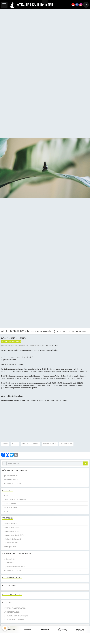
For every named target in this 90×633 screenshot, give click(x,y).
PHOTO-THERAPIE (10, 507)
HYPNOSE (7, 511)
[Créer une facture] (80, 629)
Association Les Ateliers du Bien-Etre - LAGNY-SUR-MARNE (22, 345)
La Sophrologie (9, 559)
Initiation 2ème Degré (11, 527)
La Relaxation (9, 563)
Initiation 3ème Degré (11, 531)
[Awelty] (62, 629)
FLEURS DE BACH (10, 503)
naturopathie (66, 444)
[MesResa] (45, 629)
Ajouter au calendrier (12, 342)
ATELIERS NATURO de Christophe (16, 616)
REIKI (6, 496)
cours (5, 444)
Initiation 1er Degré (10, 523)
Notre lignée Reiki (10, 547)
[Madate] (27, 629)
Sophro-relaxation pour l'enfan (15, 567)
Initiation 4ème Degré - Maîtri (14, 535)
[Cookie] (5, 628)
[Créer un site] (10, 629)
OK (85, 463)
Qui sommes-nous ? (11, 476)
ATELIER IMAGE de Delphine (14, 620)
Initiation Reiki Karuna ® (12, 539)
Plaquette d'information (12, 483)
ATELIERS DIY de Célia (12, 612)
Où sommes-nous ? (11, 480)
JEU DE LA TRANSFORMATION (15, 608)
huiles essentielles (30, 444)
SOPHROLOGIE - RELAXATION (15, 500)
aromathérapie (49, 444)
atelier (15, 444)
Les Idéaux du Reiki (10, 543)
